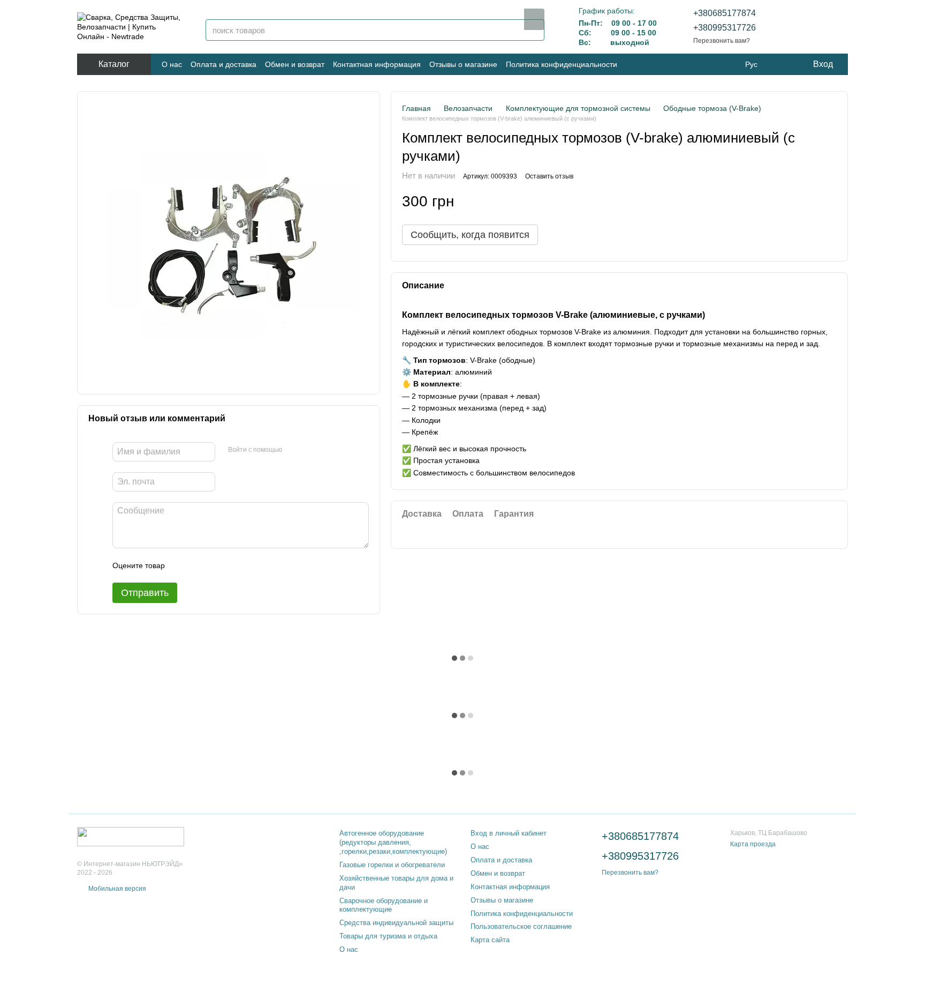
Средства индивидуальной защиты (396, 923)
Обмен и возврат (294, 64)
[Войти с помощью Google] (311, 450)
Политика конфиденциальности (561, 64)
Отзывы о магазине (463, 64)
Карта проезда (753, 844)
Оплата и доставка (223, 64)
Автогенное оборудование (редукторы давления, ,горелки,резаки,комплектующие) (393, 842)
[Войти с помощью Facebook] (293, 450)
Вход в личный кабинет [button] (509, 833)
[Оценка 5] (251, 565)
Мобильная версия (116, 888)
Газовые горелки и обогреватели (392, 865)
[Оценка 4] (233, 565)
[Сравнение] (811, 26)
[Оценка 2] (199, 565)
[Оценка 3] (216, 565)
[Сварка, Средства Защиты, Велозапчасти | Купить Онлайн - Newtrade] (130, 836)
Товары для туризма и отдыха (388, 936)
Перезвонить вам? (721, 40)
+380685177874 (724, 13)
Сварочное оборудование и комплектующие (383, 905)
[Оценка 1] (182, 565)
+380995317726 (724, 27)
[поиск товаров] (534, 19)
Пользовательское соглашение (521, 926)
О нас (172, 64)
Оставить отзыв (549, 177)
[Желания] (783, 26)
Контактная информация (377, 64)
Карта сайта (490, 940)
